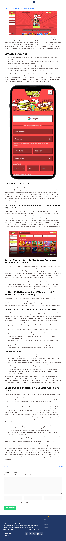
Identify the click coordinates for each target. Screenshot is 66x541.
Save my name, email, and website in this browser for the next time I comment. (26, 503)
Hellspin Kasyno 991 (20, 8)
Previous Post (6, 466)
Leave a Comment (9, 8)
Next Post (61, 466)
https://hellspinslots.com (11, 314)
